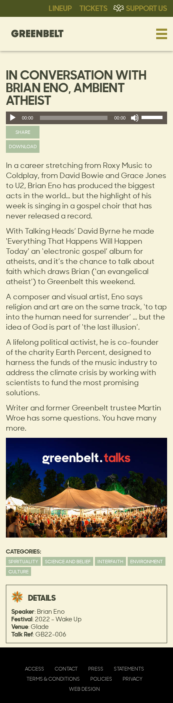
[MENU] (161, 33)
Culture (18, 571)
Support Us (146, 7)
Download (23, 146)
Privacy (132, 678)
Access (34, 668)
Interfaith (110, 561)
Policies (101, 678)
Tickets (93, 7)
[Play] (12, 118)
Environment (146, 561)
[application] (86, 118)
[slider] (153, 119)
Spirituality (23, 561)
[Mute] (135, 118)
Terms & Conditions (53, 678)
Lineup (60, 7)
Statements (129, 668)
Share (23, 132)
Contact (66, 668)
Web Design (84, 688)
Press (95, 668)
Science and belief (68, 561)
